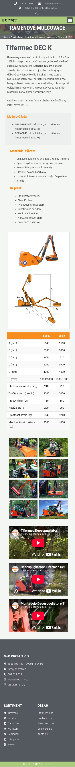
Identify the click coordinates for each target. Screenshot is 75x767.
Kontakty (43, 734)
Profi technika (17, 37)
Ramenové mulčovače (46, 37)
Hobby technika (46, 718)
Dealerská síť (45, 728)
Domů (6, 37)
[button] (70, 20)
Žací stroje (29, 37)
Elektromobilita (46, 723)
